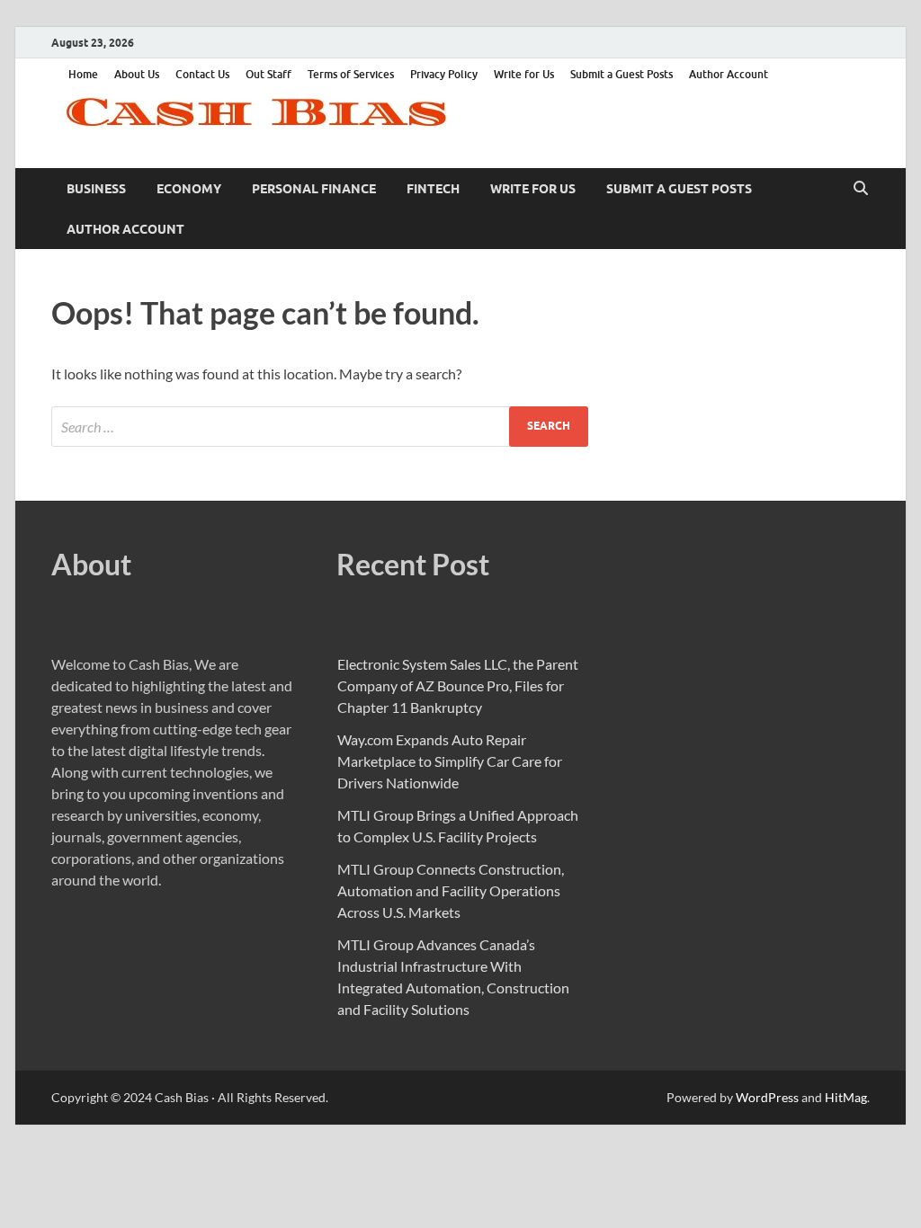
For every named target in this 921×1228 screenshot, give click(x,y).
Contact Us (202, 74)
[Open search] (860, 188)
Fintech (433, 189)
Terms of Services (351, 74)
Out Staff (268, 74)
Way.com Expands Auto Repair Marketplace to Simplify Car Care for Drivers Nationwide (449, 761)
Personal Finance (314, 189)
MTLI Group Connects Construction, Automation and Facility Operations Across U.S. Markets (450, 890)
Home (83, 74)
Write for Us (524, 74)
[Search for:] (319, 426)
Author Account (728, 74)
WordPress (767, 1097)
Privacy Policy (444, 74)
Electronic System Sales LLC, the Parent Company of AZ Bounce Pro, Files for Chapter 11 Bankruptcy (457, 685)
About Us (136, 74)
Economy (188, 189)
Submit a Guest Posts (621, 74)
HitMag (846, 1097)
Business (96, 189)
